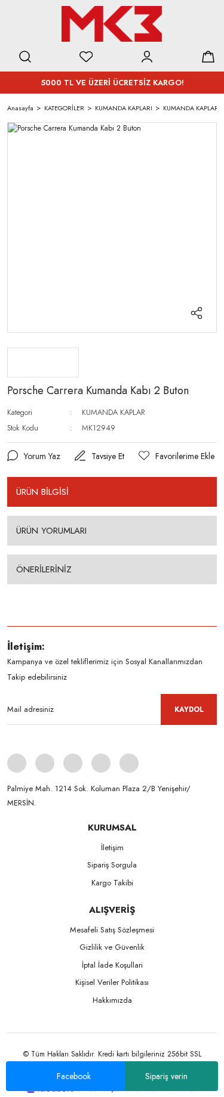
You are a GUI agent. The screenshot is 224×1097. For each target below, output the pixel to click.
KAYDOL (189, 709)
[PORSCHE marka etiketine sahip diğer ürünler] (43, 362)
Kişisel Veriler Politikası (112, 982)
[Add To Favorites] (176, 456)
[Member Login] (147, 57)
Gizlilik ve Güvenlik (112, 947)
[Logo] (112, 24)
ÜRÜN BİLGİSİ (42, 491)
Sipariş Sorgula (112, 864)
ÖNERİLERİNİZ (44, 569)
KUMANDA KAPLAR (113, 412)
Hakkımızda (112, 1000)
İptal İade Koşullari (112, 965)
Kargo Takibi (112, 882)
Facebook (74, 1076)
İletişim (112, 847)
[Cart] (208, 57)
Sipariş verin (166, 1076)
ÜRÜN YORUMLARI (51, 530)
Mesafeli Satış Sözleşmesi (112, 929)
